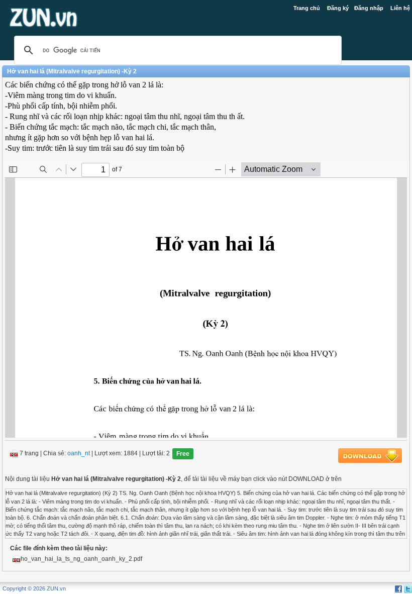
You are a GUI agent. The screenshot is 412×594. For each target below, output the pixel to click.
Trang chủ (306, 8)
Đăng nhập (368, 8)
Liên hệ (400, 8)
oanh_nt (78, 453)
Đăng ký (338, 8)
